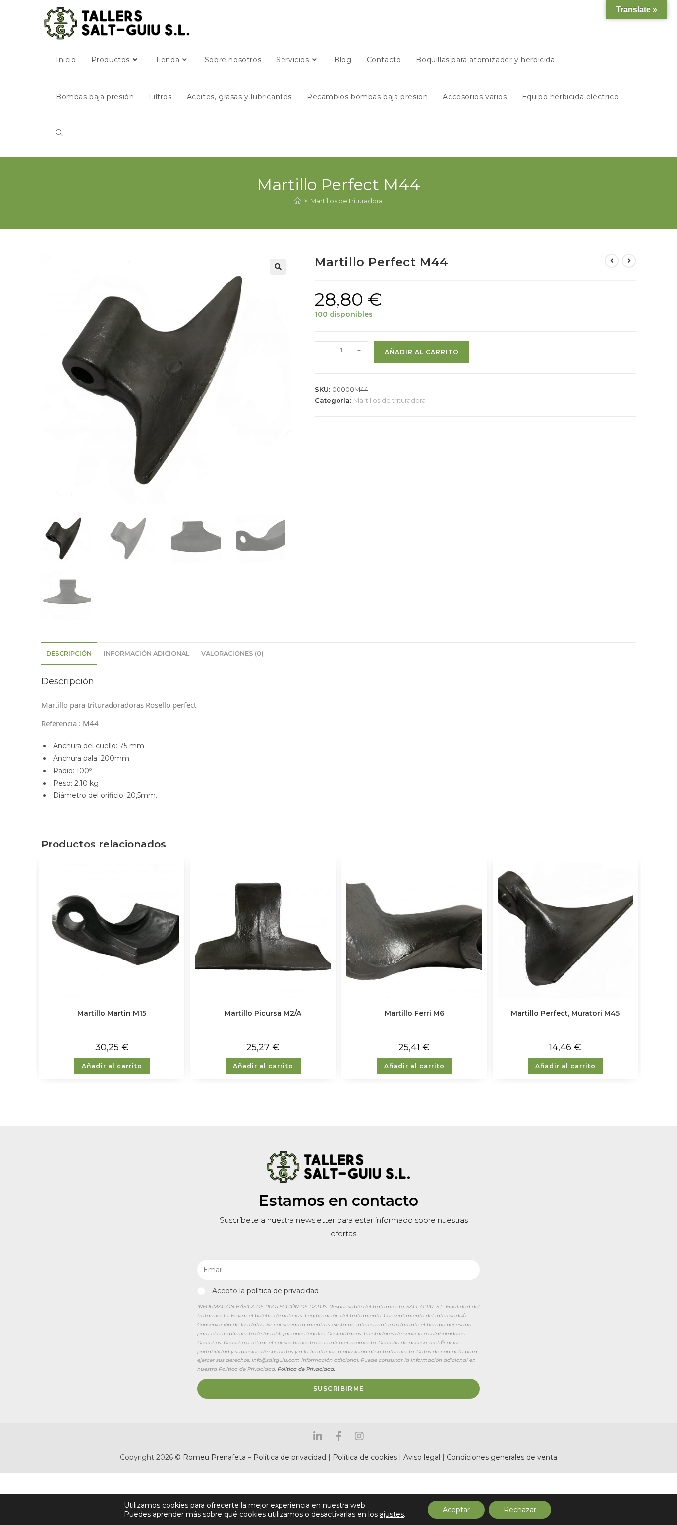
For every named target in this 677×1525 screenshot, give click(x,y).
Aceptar (456, 1509)
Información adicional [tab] (146, 653)
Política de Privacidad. (306, 1369)
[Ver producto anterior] (612, 261)
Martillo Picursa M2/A (263, 1013)
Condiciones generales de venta (502, 1457)
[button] (278, 267)
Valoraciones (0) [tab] (232, 653)
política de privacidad (283, 1290)
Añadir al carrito (422, 352)
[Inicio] (297, 201)
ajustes (392, 1514)
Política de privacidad (289, 1457)
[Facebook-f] (338, 1436)
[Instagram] (359, 1436)
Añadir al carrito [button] (112, 1066)
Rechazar (520, 1509)
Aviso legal (422, 1457)
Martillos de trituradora (346, 201)
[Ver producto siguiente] (629, 261)
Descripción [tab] (69, 653)
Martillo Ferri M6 (414, 1013)
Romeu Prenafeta (214, 1457)
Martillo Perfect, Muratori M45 (565, 1013)
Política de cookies (365, 1457)
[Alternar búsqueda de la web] (59, 133)
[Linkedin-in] (318, 1436)
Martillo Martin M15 (111, 1013)
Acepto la (265, 1290)
